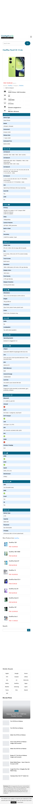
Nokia (7, 683)
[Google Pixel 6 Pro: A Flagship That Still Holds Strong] (6, 770)
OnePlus (16, 538)
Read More (20, 802)
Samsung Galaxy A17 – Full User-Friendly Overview (17, 715)
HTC (7, 676)
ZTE (7, 693)
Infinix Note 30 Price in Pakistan (18, 735)
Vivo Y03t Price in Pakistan (16, 728)
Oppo (25, 683)
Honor (26, 673)
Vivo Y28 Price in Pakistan (16, 721)
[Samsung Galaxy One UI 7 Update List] (6, 777)
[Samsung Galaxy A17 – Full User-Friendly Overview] (16, 710)
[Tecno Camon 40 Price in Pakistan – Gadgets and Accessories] (6, 743)
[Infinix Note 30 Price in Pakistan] (6, 736)
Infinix (26, 676)
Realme (7, 686)
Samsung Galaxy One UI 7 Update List (19, 775)
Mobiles (21, 85)
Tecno (7, 690)
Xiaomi (26, 690)
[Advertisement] (16, 17)
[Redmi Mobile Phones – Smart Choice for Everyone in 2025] (6, 763)
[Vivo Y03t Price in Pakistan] (6, 729)
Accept (13, 802)
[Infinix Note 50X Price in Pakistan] (6, 750)
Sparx (25, 686)
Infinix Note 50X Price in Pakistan (18, 748)
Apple (7, 673)
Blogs (16, 710)
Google (16, 673)
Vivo (16, 690)
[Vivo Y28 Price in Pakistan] (6, 722)
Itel (7, 680)
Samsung (16, 686)
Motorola (25, 680)
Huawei (16, 676)
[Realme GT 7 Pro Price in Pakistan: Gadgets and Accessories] (6, 757)
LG (16, 680)
